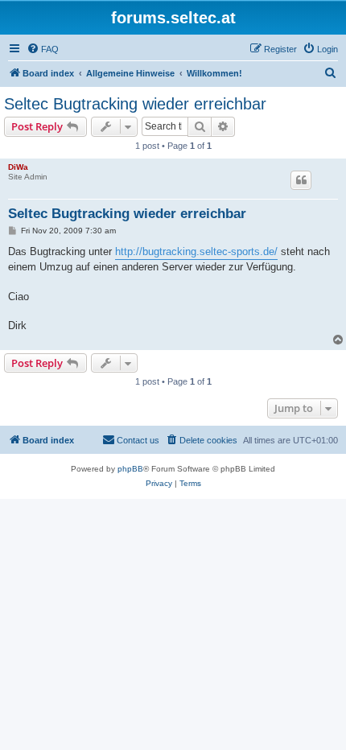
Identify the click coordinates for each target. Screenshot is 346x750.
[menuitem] (43, 49)
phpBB (130, 468)
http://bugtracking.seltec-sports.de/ (196, 251)
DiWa (18, 167)
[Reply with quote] (300, 180)
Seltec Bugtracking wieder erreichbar (135, 104)
